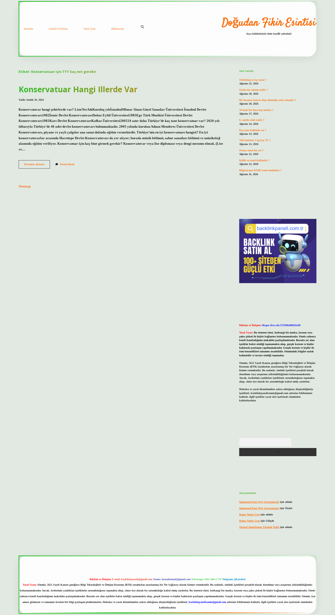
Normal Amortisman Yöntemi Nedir (259, 527)
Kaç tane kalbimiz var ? (252, 130)
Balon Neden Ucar (249, 514)
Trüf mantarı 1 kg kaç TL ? (255, 140)
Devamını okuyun (37, 166)
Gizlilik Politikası (58, 28)
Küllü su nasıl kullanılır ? (254, 160)
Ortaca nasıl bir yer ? (251, 150)
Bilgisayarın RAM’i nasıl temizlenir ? (260, 170)
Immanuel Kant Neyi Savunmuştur (259, 501)
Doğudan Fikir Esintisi (269, 23)
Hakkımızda (117, 28)
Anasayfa (28, 28)
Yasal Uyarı (89, 28)
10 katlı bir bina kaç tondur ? (256, 110)
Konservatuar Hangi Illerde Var (78, 89)
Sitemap (25, 186)
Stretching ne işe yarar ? (253, 79)
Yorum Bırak (67, 164)
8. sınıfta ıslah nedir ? (251, 119)
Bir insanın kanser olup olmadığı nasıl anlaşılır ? (267, 100)
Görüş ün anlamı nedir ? (253, 89)
